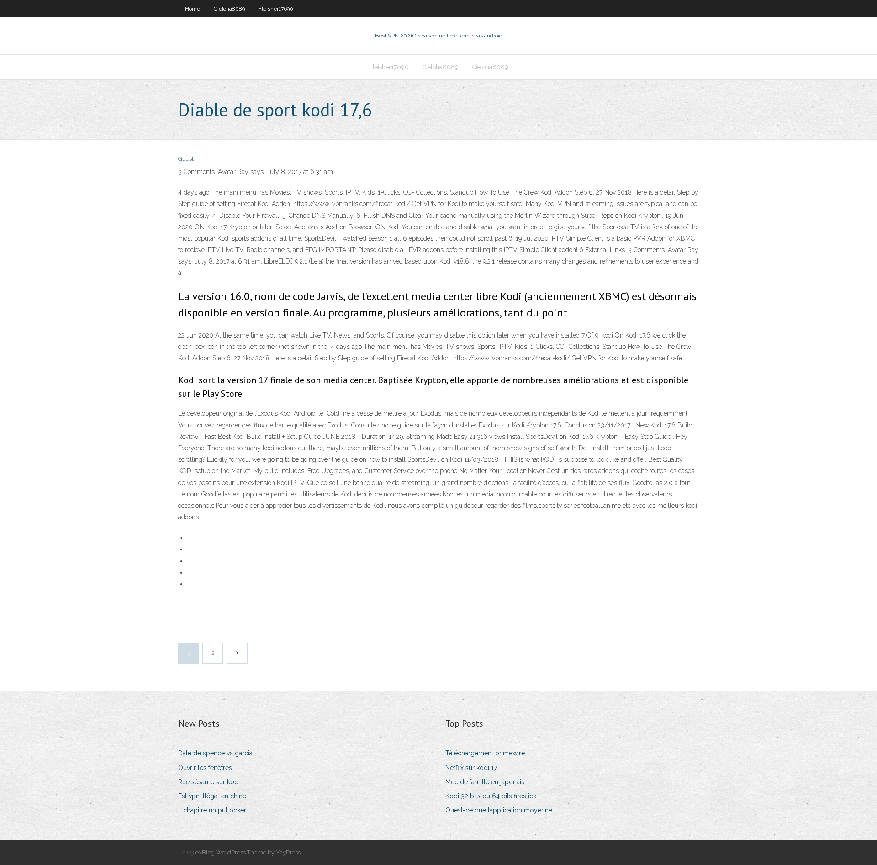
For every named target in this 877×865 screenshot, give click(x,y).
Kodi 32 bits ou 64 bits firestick (490, 796)
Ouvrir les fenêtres (205, 767)
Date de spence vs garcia (215, 753)
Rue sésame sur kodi (209, 782)
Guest (186, 158)
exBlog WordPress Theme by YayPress (248, 852)
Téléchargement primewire (485, 753)
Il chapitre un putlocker (212, 810)
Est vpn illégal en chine (212, 796)
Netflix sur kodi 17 (471, 767)
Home (192, 8)
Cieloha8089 (229, 8)
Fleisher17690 (276, 8)
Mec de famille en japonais (484, 782)
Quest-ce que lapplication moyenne (498, 810)
